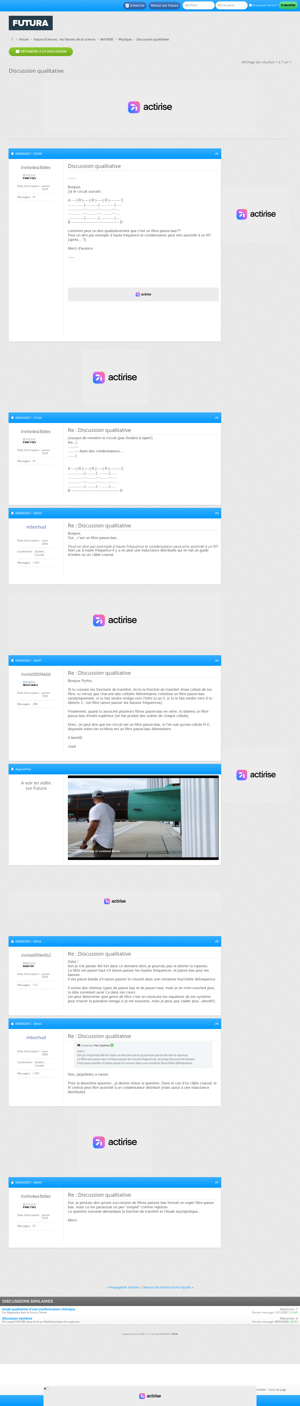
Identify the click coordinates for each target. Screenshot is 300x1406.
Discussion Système (17, 1318)
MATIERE (106, 39)
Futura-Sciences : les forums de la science (64, 39)
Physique (125, 39)
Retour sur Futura (164, 5)
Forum (24, 39)
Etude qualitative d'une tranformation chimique (38, 1309)
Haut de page (277, 1390)
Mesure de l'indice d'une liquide (167, 1287)
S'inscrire (134, 6)
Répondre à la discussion (40, 51)
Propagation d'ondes (124, 1287)
